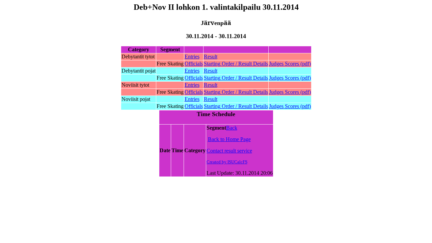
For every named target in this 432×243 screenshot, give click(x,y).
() (290, 63)
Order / (236, 63)
